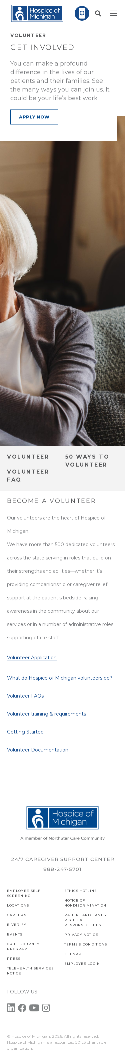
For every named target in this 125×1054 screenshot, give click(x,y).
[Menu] (113, 13)
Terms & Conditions (85, 944)
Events (15, 934)
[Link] (37, 13)
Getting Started (25, 732)
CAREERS (16, 915)
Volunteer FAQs (25, 696)
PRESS (14, 958)
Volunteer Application (32, 658)
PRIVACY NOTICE (81, 935)
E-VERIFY (16, 925)
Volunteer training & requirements (46, 714)
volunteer (28, 457)
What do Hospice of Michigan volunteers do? (59, 678)
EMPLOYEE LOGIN (82, 963)
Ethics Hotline (80, 891)
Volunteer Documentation (37, 750)
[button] (98, 13)
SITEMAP (73, 954)
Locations (18, 905)
